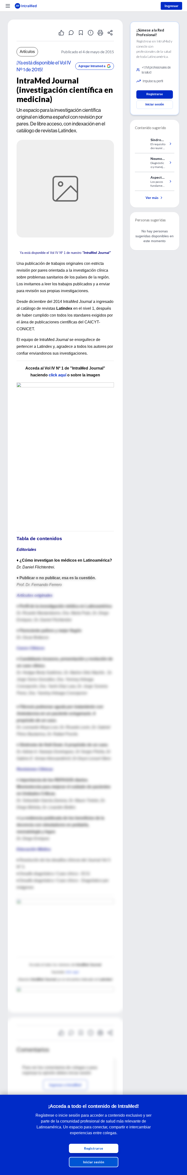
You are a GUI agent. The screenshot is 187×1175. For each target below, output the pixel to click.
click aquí (57, 375)
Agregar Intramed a (91, 66)
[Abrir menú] (8, 6)
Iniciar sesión (93, 1162)
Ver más (152, 198)
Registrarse (93, 1148)
